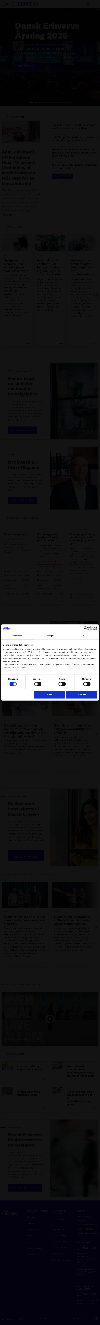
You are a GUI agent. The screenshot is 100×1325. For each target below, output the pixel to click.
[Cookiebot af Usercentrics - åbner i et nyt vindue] (85, 628)
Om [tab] (82, 636)
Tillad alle (81, 695)
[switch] (37, 684)
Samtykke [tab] (17, 636)
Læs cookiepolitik (11, 671)
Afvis (49, 695)
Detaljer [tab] (50, 636)
